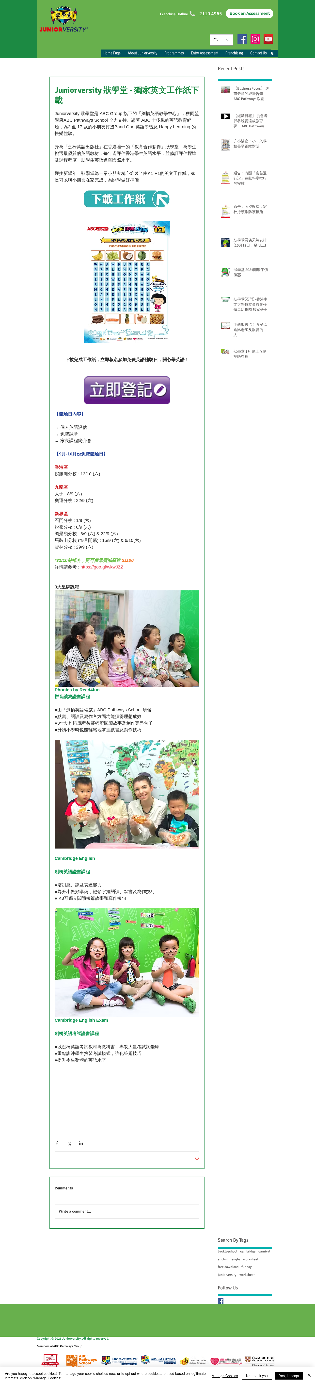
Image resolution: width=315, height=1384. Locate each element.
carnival (264, 1251)
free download (228, 1267)
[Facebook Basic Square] (220, 1301)
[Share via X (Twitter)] (69, 1143)
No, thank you (257, 1375)
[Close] (309, 1375)
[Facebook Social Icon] (242, 39)
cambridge (247, 1251)
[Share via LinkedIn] (81, 1143)
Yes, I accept (289, 1375)
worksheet (247, 1275)
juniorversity (227, 1275)
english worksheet (245, 1259)
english (223, 1259)
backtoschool (227, 1251)
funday (246, 1267)
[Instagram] (255, 39)
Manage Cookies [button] (225, 1375)
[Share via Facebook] (57, 1143)
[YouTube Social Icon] (268, 39)
